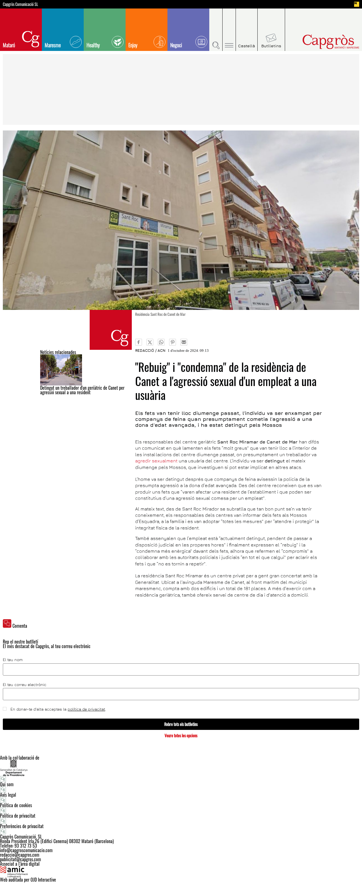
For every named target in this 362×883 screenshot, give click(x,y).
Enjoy (132, 45)
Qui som (7, 784)
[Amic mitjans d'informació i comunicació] (181, 871)
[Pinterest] (172, 342)
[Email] (183, 342)
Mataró (9, 45)
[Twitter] (149, 342)
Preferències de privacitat (22, 826)
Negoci (176, 45)
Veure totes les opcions (181, 735)
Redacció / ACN (150, 350)
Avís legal (8, 794)
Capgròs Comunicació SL (20, 4)
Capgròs (319, 42)
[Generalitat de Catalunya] (181, 768)
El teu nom (13, 659)
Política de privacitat (17, 815)
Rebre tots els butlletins (181, 724)
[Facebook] (138, 342)
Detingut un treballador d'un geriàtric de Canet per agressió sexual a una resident (82, 390)
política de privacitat (86, 709)
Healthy (93, 45)
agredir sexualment (156, 460)
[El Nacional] (356, 4)
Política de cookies (16, 805)
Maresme (53, 45)
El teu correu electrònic (24, 684)
